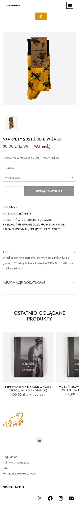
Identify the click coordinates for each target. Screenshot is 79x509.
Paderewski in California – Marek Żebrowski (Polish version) (28, 389)
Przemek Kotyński (15, 229)
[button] (69, 5)
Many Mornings (52, 224)
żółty (56, 229)
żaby (47, 229)
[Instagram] (61, 498)
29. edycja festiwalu (36, 220)
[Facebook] (50, 498)
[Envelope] (71, 498)
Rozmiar (8, 168)
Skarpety (25, 213)
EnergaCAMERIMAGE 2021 (21, 224)
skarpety (36, 229)
